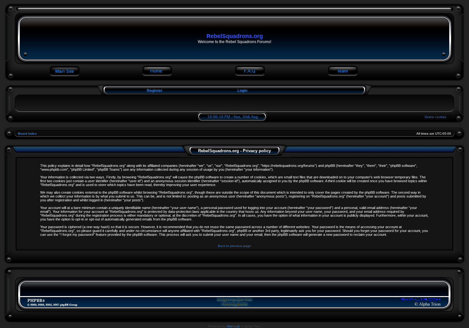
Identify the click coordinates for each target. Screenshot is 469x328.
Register (154, 90)
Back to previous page (234, 246)
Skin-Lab (233, 326)
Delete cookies (435, 117)
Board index (27, 133)
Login (242, 90)
